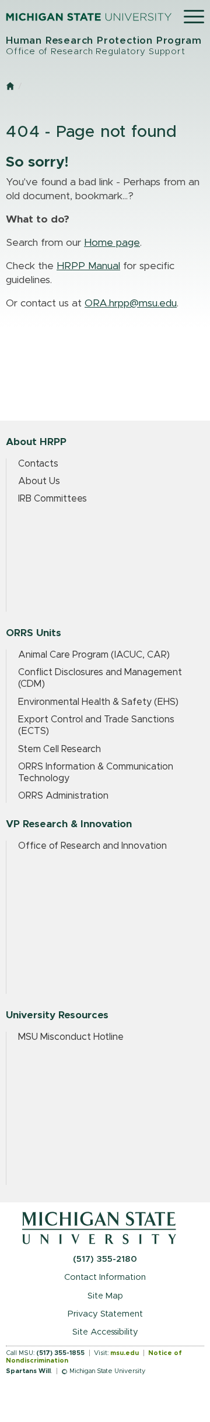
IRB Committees (52, 498)
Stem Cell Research (59, 749)
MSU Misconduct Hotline (71, 1037)
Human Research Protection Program (103, 46)
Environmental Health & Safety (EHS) (98, 702)
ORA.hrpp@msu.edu (131, 303)
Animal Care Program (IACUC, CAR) (94, 654)
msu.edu (124, 1353)
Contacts (38, 463)
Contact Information (105, 1277)
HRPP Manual (88, 266)
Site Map (105, 1296)
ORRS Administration (63, 795)
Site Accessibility (105, 1332)
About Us (39, 481)
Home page (112, 243)
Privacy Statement (105, 1314)
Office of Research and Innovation (92, 846)
